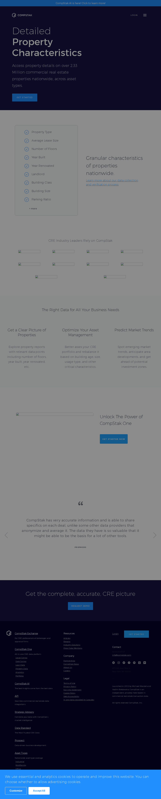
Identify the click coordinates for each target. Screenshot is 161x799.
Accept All (39, 790)
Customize (16, 790)
